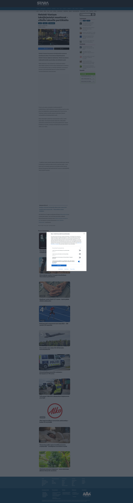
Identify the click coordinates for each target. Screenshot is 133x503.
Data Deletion (60, 269)
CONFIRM (59, 265)
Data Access (66, 269)
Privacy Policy (72, 269)
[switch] (79, 250)
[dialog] (66, 251)
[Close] (84, 234)
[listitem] (66, 248)
